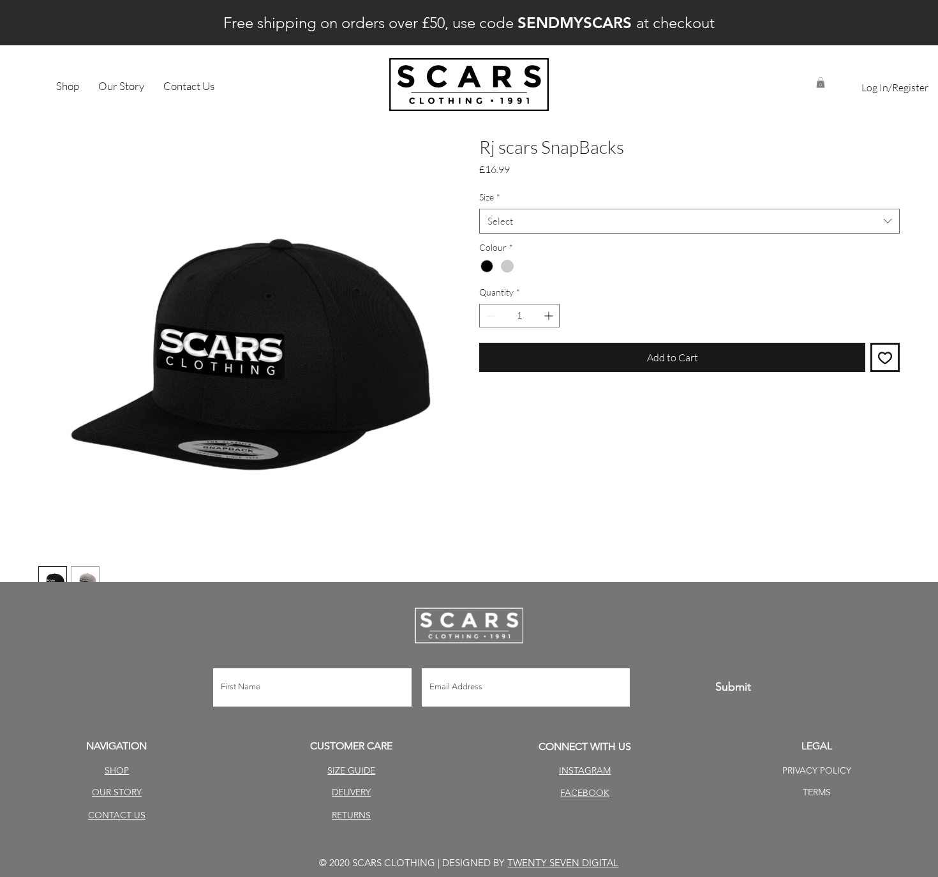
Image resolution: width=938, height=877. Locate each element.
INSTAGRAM (585, 770)
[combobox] (689, 221)
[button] (820, 82)
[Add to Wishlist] (885, 357)
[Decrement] (489, 315)
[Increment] (550, 315)
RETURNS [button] (351, 815)
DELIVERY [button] (351, 792)
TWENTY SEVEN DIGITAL (562, 863)
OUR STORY (117, 792)
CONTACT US (116, 815)
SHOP (117, 770)
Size (489, 196)
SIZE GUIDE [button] (351, 770)
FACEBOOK (584, 792)
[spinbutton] (519, 315)
